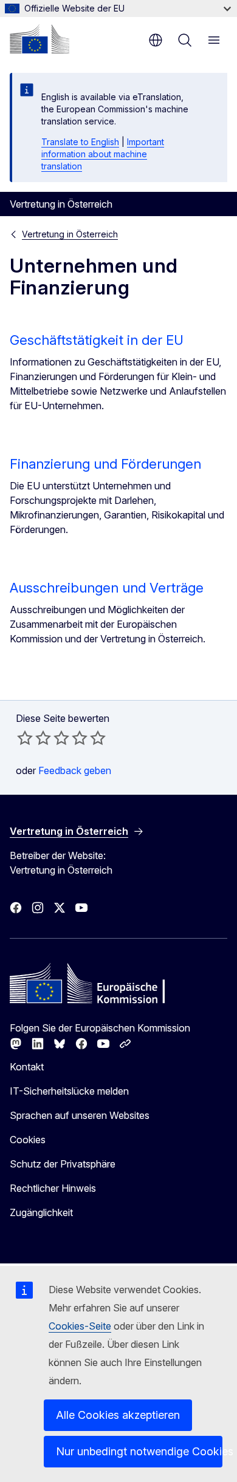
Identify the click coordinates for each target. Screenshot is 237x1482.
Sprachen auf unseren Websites (79, 1115)
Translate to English (80, 142)
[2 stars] (34, 738)
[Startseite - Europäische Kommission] (39, 38)
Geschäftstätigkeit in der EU (97, 340)
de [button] (155, 40)
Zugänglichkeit (41, 1212)
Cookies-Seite (80, 1326)
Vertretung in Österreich (70, 234)
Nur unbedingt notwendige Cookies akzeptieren (139, 1451)
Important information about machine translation (102, 154)
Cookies (28, 1140)
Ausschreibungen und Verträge (107, 588)
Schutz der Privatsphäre (62, 1164)
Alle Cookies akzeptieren (118, 1415)
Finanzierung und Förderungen (105, 464)
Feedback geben (74, 770)
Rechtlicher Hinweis (53, 1188)
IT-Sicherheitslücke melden (69, 1091)
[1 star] (25, 738)
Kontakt (27, 1067)
